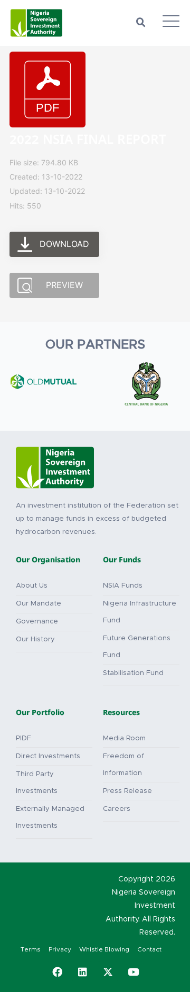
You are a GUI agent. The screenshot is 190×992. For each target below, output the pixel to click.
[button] (140, 22)
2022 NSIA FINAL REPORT (88, 141)
